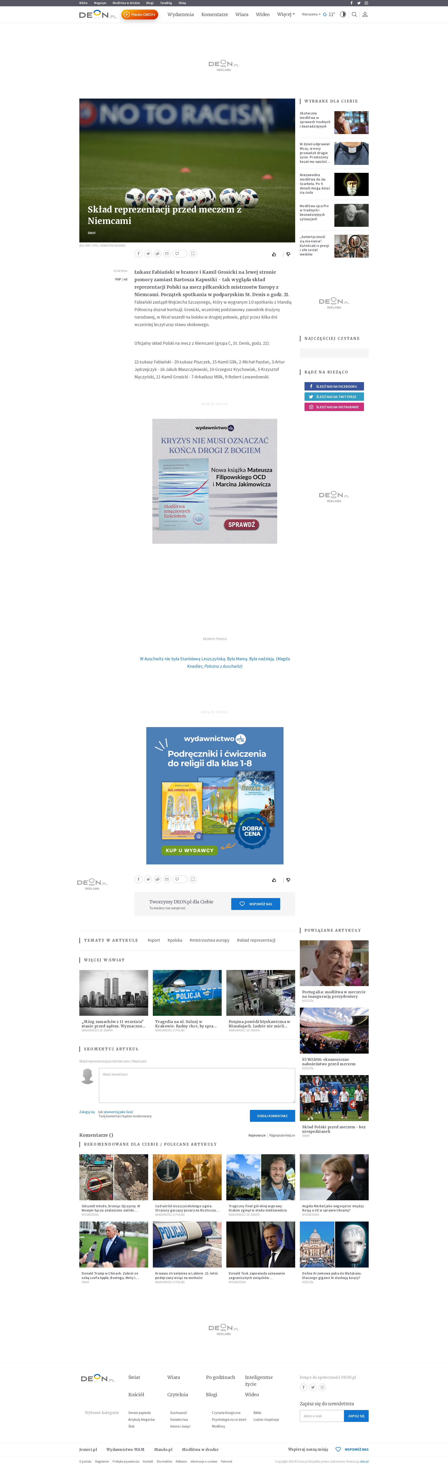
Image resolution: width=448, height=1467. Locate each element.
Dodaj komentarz (272, 1116)
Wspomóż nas (260, 904)
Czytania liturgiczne (226, 1412)
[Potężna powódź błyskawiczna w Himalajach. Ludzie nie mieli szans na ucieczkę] (260, 993)
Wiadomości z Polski (170, 1030)
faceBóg (166, 3)
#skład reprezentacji (256, 940)
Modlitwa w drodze (126, 3)
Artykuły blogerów (141, 1419)
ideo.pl (364, 1461)
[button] (343, 14)
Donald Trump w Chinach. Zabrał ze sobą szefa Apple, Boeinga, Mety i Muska (110, 1277)
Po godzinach (220, 1377)
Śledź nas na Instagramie (337, 407)
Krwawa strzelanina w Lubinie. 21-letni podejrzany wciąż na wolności (186, 1275)
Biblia (83, 3)
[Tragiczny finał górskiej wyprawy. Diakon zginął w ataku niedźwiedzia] (260, 1177)
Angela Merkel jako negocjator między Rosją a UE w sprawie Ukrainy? (333, 1208)
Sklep (182, 3)
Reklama (181, 1461)
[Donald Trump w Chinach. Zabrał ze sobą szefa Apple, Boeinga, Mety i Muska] (113, 1245)
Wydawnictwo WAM (125, 1449)
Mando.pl (163, 1449)
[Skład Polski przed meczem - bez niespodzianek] (334, 1098)
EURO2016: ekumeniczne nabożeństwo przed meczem (329, 1061)
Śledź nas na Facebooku (336, 386)
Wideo (263, 14)
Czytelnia (177, 1394)
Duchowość (178, 1412)
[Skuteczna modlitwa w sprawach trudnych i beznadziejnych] (351, 122)
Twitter (359, 3)
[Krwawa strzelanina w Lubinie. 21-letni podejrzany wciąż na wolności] (187, 1245)
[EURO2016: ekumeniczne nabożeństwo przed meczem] (334, 1031)
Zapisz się (356, 1416)
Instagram (366, 3)
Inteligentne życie (259, 1381)
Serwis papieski (139, 1412)
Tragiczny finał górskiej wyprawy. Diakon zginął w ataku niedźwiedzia (258, 1208)
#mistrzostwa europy (209, 940)
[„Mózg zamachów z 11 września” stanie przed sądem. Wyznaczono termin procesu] (113, 993)
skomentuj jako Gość (118, 1112)
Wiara (241, 14)
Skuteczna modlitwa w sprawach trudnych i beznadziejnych (315, 119)
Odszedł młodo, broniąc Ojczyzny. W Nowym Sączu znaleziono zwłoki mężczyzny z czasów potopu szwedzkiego (111, 1212)
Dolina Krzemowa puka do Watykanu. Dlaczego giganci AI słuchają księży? (332, 1275)
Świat (92, 233)
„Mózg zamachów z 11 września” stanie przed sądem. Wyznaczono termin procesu (113, 1026)
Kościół (308, 1001)
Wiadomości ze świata (97, 1030)
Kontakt (148, 1461)
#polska (175, 940)
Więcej (284, 14)
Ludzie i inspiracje (266, 1419)
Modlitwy (218, 1426)
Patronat (226, 1461)
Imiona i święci (180, 1426)
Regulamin (102, 1461)
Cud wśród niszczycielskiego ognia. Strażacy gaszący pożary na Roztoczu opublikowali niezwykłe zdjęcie (185, 1210)
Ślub (131, 1426)
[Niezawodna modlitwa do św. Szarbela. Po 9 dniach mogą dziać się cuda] (351, 184)
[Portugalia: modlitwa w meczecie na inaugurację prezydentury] (334, 963)
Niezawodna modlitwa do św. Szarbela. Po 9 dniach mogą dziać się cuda (315, 184)
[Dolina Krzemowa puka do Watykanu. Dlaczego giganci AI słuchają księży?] (334, 1245)
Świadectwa (179, 1419)
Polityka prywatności (126, 1461)
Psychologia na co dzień (229, 1419)
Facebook (351, 3)
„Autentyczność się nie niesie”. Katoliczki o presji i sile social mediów (314, 245)
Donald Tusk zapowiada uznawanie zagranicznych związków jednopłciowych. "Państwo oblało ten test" (259, 1280)
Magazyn (100, 3)
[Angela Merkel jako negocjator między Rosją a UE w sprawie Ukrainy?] (334, 1177)
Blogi (150, 3)
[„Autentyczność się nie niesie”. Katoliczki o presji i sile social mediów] (351, 246)
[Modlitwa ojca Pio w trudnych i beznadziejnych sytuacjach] (351, 215)
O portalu (85, 1461)
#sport (154, 940)
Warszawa (310, 14)
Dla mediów (164, 1461)
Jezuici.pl (88, 1449)
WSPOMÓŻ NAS (357, 1449)
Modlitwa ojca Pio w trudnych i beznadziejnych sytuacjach (314, 212)
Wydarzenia (181, 14)
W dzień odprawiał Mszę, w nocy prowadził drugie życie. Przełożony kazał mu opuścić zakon (315, 155)
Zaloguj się (87, 1112)
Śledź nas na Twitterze (336, 396)
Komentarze (214, 14)
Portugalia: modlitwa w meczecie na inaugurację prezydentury (334, 994)
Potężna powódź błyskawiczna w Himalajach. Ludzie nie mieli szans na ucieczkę (259, 1026)
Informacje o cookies (204, 1461)
